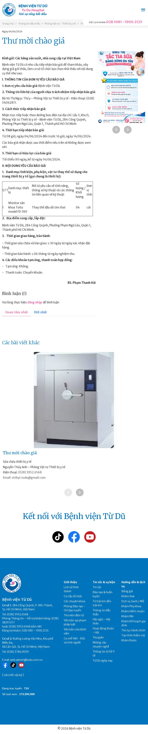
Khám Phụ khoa (131, 606)
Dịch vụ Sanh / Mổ (132, 601)
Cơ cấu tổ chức (73, 596)
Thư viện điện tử (74, 615)
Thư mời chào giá (20, 452)
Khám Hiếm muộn (133, 611)
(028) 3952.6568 (30, 472)
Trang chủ (8, 23)
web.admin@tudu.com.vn (26, 660)
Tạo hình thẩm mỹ (133, 635)
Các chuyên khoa (74, 601)
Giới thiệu (70, 582)
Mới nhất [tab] (40, 312)
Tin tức (97, 587)
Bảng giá (127, 591)
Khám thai (127, 596)
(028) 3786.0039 (18, 651)
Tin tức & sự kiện (104, 582)
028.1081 (114, 22)
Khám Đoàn (128, 640)
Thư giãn (98, 637)
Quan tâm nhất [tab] (16, 312)
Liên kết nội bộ (13, 675)
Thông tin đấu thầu (29, 23)
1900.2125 (133, 22)
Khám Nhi (127, 616)
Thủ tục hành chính (133, 630)
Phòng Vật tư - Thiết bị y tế (60, 23)
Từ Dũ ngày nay (103, 660)
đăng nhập (34, 302)
